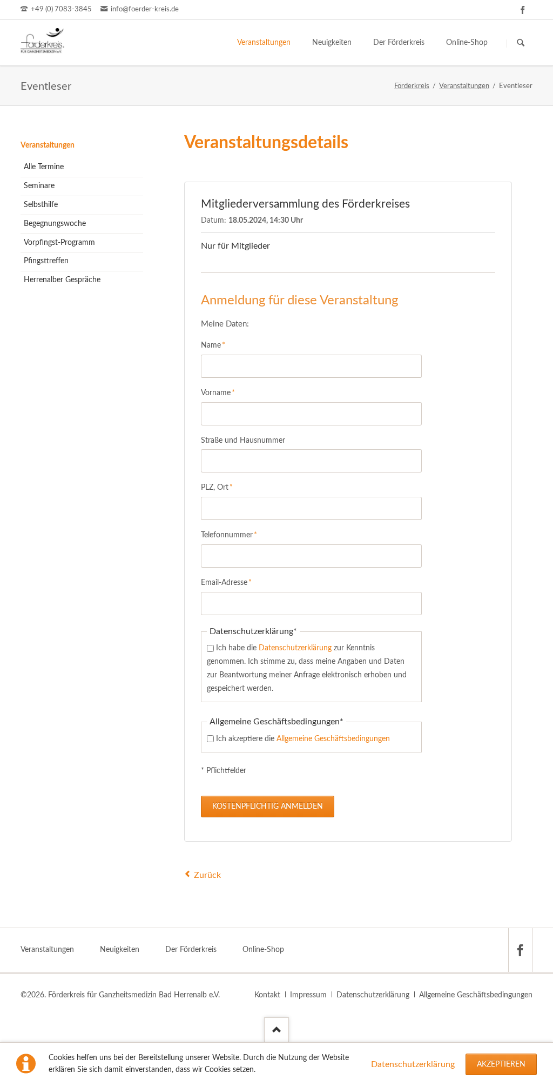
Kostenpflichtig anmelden (267, 806)
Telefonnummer (229, 535)
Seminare (39, 186)
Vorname (218, 393)
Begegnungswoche (55, 224)
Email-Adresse (226, 582)
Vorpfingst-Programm (59, 242)
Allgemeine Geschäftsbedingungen (333, 739)
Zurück (207, 875)
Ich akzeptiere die (303, 739)
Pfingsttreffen (46, 261)
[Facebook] (522, 9)
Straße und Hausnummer (243, 440)
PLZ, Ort (217, 487)
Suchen (520, 43)
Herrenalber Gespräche (62, 280)
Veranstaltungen (48, 145)
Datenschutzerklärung (413, 1064)
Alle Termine (44, 167)
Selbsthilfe (41, 205)
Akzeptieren (501, 1064)
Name (217, 345)
